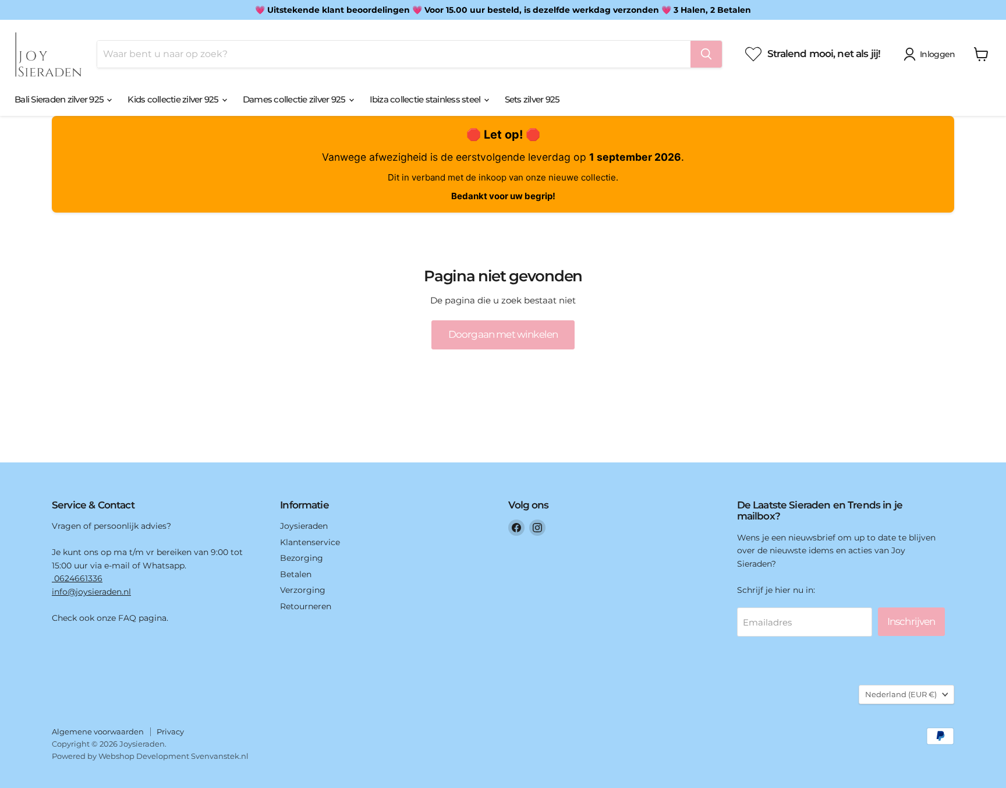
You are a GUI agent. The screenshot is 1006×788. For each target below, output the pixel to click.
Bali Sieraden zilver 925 (60, 99)
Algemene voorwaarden (98, 731)
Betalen (295, 574)
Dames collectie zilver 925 (295, 99)
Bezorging (301, 558)
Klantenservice (310, 542)
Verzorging (302, 590)
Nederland (901, 694)
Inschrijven (911, 621)
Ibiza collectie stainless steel (426, 99)
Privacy (170, 731)
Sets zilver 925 (532, 99)
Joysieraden (304, 526)
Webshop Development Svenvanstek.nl (173, 756)
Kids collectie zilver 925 (174, 99)
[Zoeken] (706, 54)
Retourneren (305, 606)
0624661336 (77, 578)
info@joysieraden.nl (91, 591)
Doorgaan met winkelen (503, 334)
